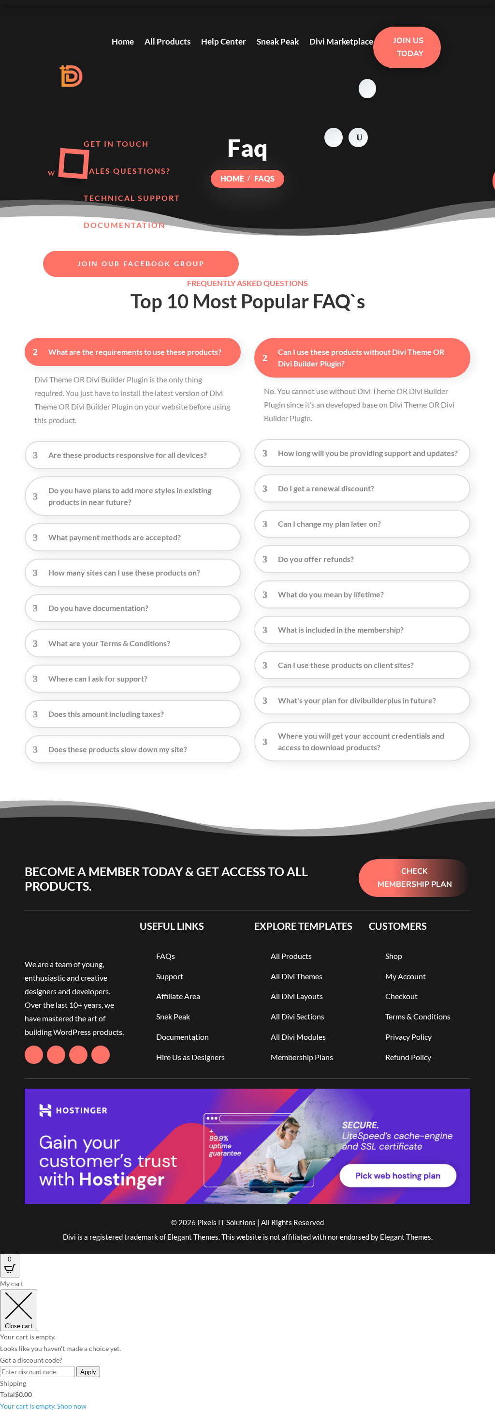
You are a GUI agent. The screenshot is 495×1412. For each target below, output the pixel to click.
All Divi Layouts (297, 996)
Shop (393, 955)
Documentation (182, 1036)
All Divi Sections (297, 1016)
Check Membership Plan (415, 878)
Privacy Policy (408, 1036)
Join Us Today (408, 47)
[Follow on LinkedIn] (100, 1055)
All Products (167, 41)
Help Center (223, 41)
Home (123, 41)
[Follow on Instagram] (78, 1055)
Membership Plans (302, 1057)
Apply (88, 1372)
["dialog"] (247, 1345)
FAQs (165, 955)
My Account (405, 976)
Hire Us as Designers (190, 1057)
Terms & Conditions (418, 1016)
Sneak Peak (278, 41)
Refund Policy (408, 1057)
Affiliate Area (178, 996)
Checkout (401, 996)
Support (169, 976)
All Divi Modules (298, 1036)
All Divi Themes (296, 976)
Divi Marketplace (341, 41)
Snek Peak (173, 1016)
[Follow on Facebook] (34, 1055)
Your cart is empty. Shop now (43, 1406)
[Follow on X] (56, 1055)
